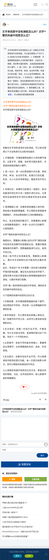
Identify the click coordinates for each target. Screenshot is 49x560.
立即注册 (35, 479)
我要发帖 (26, 464)
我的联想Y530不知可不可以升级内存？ (18, 527)
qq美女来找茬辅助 (39, 393)
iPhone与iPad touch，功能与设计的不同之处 (20, 532)
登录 (13, 479)
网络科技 (16, 15)
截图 (10, 94)
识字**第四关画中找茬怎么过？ (17, 106)
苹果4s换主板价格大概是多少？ (15, 503)
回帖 (7, 400)
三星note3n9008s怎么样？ (13, 508)
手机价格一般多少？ (10, 512)
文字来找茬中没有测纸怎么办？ (18, 102)
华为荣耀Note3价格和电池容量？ (15, 536)
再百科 (8, 15)
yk (8, 24)
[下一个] (46, 399)
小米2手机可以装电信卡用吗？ (14, 522)
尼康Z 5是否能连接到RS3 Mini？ (15, 517)
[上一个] (40, 399)
